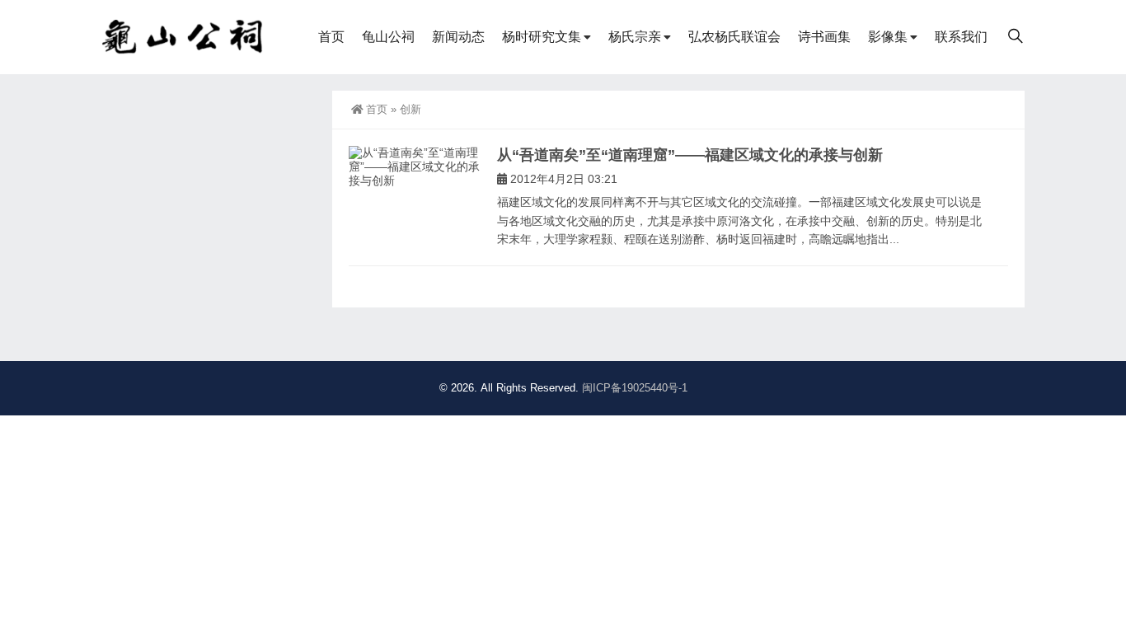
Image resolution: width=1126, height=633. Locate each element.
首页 (331, 37)
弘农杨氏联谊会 (734, 37)
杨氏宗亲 (634, 37)
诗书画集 (824, 37)
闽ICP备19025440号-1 (634, 388)
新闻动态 (458, 37)
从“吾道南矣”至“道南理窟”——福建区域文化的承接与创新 (690, 155)
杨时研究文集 (541, 37)
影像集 (888, 37)
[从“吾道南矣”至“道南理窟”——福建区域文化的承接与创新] (415, 167)
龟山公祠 (388, 37)
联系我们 (961, 37)
